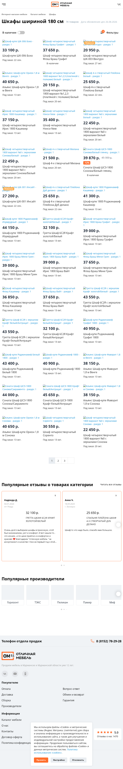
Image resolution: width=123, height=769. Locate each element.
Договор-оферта (12, 737)
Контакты (7, 731)
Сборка (6, 700)
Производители (11, 706)
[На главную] (61, 4)
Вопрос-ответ (71, 689)
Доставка (7, 694)
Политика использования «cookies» (56, 751)
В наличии (9, 32)
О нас (5, 725)
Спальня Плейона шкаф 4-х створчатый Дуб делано (101, 521)
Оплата (6, 689)
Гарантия (68, 700)
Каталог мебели (11, 720)
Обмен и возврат (73, 694)
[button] (118, 525)
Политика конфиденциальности (21, 743)
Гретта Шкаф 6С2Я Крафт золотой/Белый (40, 519)
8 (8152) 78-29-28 (108, 641)
